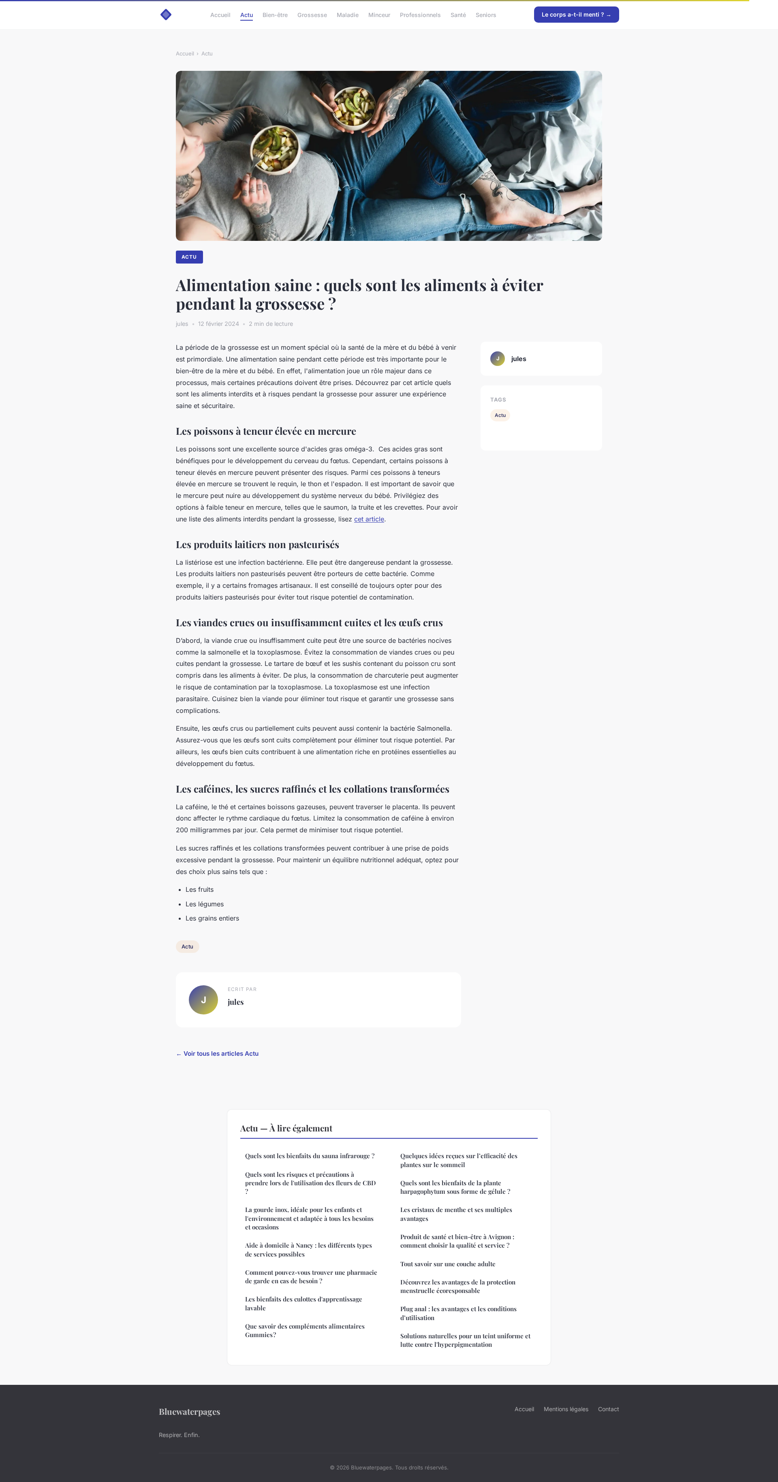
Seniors (486, 14)
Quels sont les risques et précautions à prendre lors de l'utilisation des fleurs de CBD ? (310, 1183)
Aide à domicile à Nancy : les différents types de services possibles (308, 1249)
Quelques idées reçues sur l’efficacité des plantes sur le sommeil (458, 1160)
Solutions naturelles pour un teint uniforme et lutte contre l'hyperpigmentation (465, 1340)
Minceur (379, 14)
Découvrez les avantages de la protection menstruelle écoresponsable (457, 1286)
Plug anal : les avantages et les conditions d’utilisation (458, 1313)
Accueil (220, 14)
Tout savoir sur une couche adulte (448, 1264)
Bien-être (275, 14)
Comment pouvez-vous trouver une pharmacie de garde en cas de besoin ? (311, 1276)
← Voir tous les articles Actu (217, 1053)
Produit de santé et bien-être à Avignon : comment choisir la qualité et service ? (457, 1241)
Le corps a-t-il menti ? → (576, 14)
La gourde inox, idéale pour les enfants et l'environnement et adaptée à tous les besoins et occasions (309, 1218)
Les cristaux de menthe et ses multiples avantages (456, 1214)
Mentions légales (566, 1408)
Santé (458, 14)
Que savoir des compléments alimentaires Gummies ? (305, 1330)
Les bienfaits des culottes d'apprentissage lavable (303, 1303)
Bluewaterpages (189, 1411)
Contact (608, 1408)
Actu (246, 14)
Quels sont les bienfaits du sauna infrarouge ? (309, 1156)
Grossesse (312, 14)
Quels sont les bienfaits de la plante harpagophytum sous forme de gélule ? (455, 1187)
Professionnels (420, 14)
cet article (369, 519)
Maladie (348, 14)
